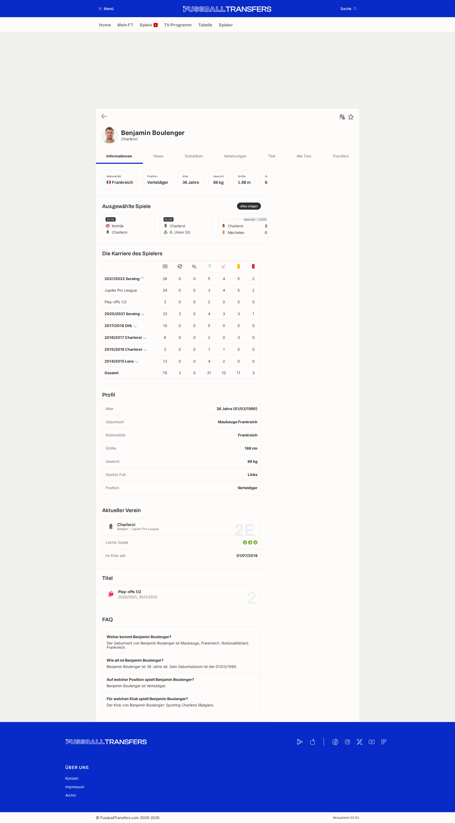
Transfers (341, 156)
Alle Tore (303, 156)
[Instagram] (347, 742)
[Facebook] (335, 742)
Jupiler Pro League (121, 290)
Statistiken (194, 156)
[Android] (300, 742)
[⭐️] (351, 117)
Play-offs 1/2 (115, 302)
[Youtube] (371, 742)
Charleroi (129, 139)
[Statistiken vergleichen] (342, 117)
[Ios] (312, 742)
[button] (106, 8)
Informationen (119, 156)
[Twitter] (359, 742)
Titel (271, 156)
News (158, 156)
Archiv (70, 795)
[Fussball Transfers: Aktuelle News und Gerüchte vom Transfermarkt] (226, 9)
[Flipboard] (384, 742)
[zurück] (104, 116)
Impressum (74, 787)
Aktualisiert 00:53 (346, 818)
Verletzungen (235, 156)
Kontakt (71, 778)
